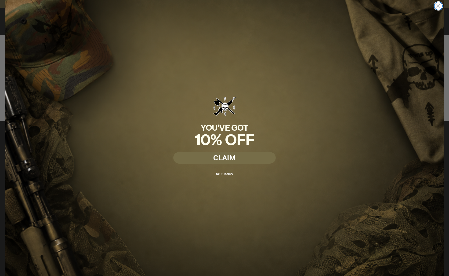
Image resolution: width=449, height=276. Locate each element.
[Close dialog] (438, 6)
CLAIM (224, 157)
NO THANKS (224, 174)
